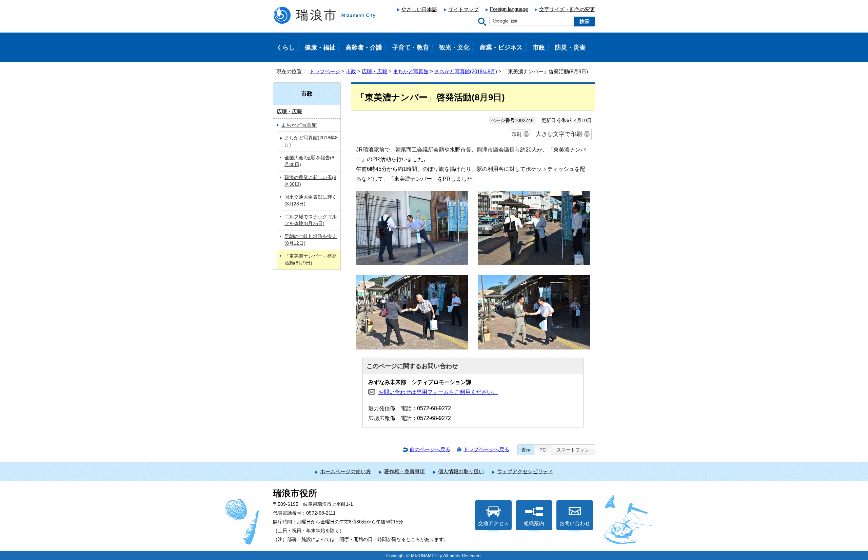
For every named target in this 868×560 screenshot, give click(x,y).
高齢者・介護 (364, 47)
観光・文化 (454, 47)
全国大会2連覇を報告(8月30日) (309, 161)
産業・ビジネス (501, 47)
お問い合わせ (574, 523)
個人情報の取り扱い (461, 471)
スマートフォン (573, 450)
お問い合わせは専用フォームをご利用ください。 (438, 392)
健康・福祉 (320, 47)
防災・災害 (570, 47)
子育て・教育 (410, 47)
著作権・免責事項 (404, 471)
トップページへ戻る (486, 449)
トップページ (325, 71)
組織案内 (534, 523)
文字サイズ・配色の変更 (567, 9)
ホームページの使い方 (345, 471)
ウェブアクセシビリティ (525, 471)
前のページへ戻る (430, 449)
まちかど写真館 (411, 71)
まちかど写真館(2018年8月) (465, 71)
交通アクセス (493, 523)
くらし (285, 47)
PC (542, 450)
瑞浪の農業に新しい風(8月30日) (310, 181)
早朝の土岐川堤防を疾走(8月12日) (310, 240)
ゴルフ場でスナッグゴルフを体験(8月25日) (310, 220)
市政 (351, 71)
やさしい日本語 (419, 9)
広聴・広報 (374, 71)
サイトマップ (463, 9)
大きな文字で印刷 (559, 134)
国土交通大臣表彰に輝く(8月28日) (310, 201)
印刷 (516, 134)
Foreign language (509, 9)
